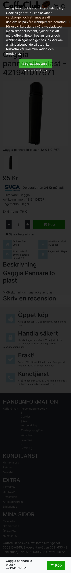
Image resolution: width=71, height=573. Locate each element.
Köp (58, 565)
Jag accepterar (35, 63)
